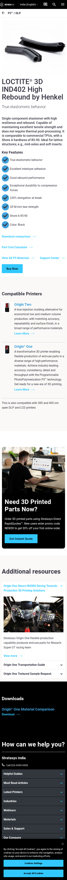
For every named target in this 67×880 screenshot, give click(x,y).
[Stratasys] (7, 4)
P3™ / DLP (14, 13)
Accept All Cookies (33, 873)
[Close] (63, 844)
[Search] (54, 4)
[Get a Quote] (45, 4)
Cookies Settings (33, 863)
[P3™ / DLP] (5, 13)
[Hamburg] (62, 4)
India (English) (28, 4)
